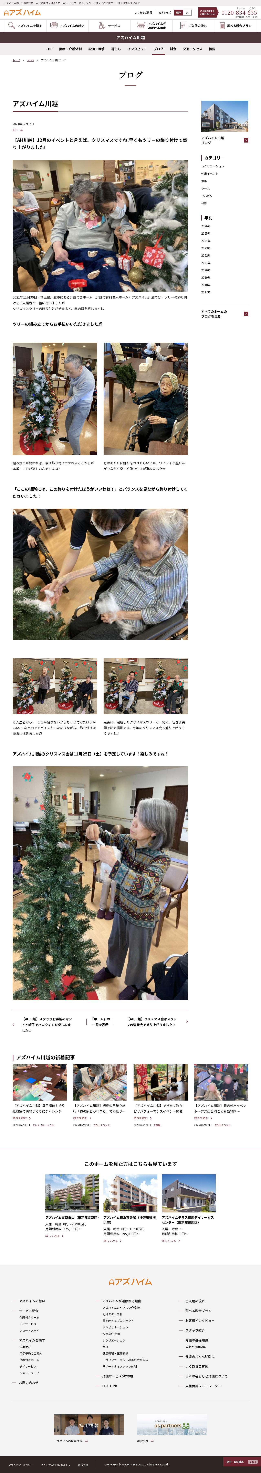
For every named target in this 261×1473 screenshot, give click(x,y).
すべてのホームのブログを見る (214, 314)
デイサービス (27, 1324)
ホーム (205, 188)
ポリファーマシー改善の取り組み (126, 1360)
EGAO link (109, 1385)
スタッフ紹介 (195, 1330)
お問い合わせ (29, 1382)
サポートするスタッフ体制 (120, 1366)
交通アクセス (192, 48)
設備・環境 (96, 48)
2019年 (206, 277)
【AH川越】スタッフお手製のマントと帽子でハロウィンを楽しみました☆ (47, 1024)
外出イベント (209, 174)
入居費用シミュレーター (203, 1385)
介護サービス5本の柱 (117, 1376)
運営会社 (83, 1464)
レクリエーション (212, 166)
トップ (16, 60)
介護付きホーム (29, 1317)
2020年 (206, 270)
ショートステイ (29, 1330)
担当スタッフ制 (113, 1314)
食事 (204, 181)
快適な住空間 (111, 1334)
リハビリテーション (115, 1327)
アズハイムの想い (32, 1300)
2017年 (206, 292)
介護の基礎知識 (196, 1340)
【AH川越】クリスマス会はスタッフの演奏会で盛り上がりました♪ (152, 1021)
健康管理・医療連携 (115, 1353)
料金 (173, 48)
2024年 (206, 241)
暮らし (116, 48)
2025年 (206, 233)
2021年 (206, 263)
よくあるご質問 (143, 12)
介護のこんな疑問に (200, 1356)
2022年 (206, 255)
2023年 (206, 248)
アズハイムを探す (32, 1340)
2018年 (206, 285)
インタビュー (137, 48)
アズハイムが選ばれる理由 (121, 1300)
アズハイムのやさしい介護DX (121, 1308)
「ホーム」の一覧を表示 (100, 1021)
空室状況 (25, 1347)
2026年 (206, 226)
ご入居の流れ (195, 1300)
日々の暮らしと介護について (206, 1376)
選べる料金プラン (198, 1310)
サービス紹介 (29, 1310)
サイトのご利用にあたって (55, 1464)
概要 (212, 48)
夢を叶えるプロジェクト (118, 1321)
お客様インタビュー (200, 1320)
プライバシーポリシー (21, 1464)
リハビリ (207, 196)
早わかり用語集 (196, 1347)
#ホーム (18, 130)
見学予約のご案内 (30, 1353)
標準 (178, 12)
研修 (204, 203)
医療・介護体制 (70, 48)
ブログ (158, 48)
